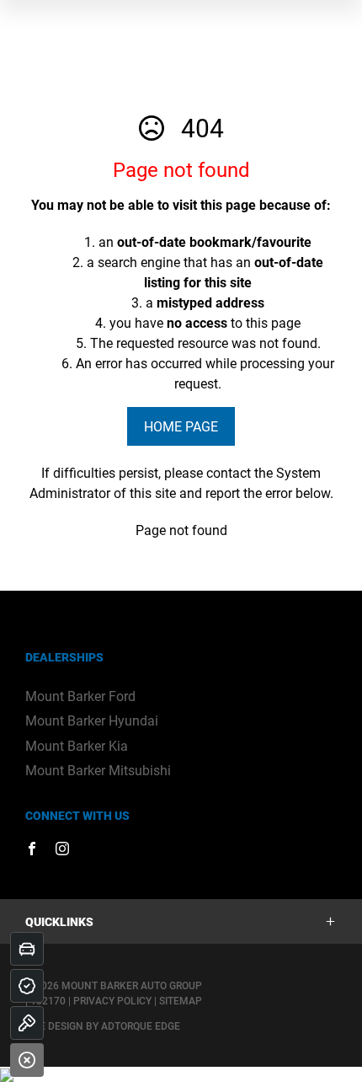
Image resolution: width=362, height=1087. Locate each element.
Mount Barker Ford (80, 695)
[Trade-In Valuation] (27, 949)
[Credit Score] (27, 986)
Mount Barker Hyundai (91, 720)
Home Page (181, 426)
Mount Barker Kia (76, 745)
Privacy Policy (112, 1000)
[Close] (27, 1060)
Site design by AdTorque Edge (102, 1025)
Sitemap (180, 1000)
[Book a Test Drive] (27, 1023)
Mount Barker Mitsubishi (98, 770)
